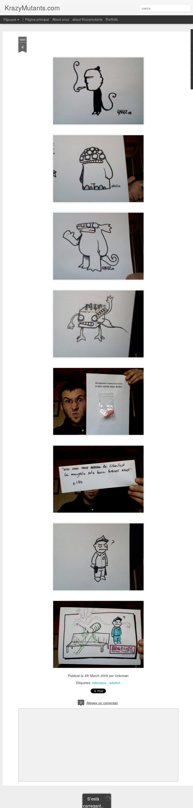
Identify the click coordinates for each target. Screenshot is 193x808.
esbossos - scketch (106, 682)
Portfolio (112, 19)
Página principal (37, 19)
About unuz (60, 19)
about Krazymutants (87, 19)
